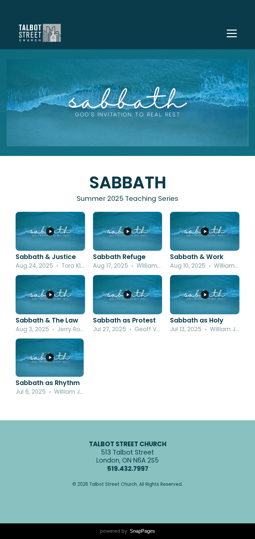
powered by (127, 531)
